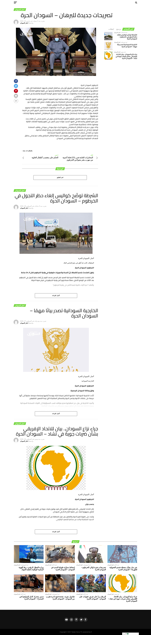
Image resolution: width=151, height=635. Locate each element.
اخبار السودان (24, 23)
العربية (125, 633)
